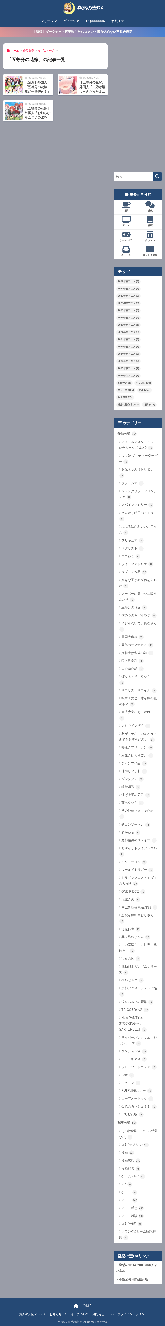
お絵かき (124, 382)
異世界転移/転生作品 (138, 907)
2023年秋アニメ (128, 324)
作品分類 (127, 433)
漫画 (150, 225)
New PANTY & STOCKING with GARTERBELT (132, 1023)
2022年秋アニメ (128, 295)
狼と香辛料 (131, 660)
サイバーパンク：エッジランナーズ (138, 1040)
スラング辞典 (150, 254)
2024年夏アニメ (128, 339)
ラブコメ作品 (133, 572)
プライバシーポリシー (132, 1314)
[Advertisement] (138, 103)
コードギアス (133, 1059)
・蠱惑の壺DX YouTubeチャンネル (136, 1267)
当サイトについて (77, 1314)
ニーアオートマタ (136, 1098)
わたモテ (117, 21)
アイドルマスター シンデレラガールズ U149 (138, 444)
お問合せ (98, 1314)
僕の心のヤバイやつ (138, 615)
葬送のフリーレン (136, 747)
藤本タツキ (132, 802)
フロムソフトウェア (138, 1067)
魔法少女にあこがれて (137, 715)
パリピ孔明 (131, 1114)
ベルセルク (131, 980)
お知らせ (56, 1314)
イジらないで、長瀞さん (139, 626)
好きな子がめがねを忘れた (138, 582)
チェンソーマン (135, 824)
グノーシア (71, 21)
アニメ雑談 (132, 1216)
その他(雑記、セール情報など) (138, 1134)
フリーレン (49, 21)
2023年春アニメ (128, 317)
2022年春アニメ (128, 288)
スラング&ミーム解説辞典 (137, 1234)
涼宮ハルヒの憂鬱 (136, 1002)
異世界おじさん (135, 937)
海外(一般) (131, 1223)
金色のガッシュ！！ (138, 1106)
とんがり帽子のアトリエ (139, 515)
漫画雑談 (130, 1168)
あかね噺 (130, 832)
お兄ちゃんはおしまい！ (139, 472)
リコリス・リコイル (138, 690)
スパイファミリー (136, 505)
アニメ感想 (132, 1208)
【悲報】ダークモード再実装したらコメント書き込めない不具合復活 (82, 31)
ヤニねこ (130, 556)
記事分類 (127, 1122)
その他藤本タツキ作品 (137, 813)
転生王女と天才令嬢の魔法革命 (138, 701)
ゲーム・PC (126, 240)
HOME (85, 1305)
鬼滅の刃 (130, 899)
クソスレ (150, 240)
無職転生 (130, 929)
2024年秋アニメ (128, 353)
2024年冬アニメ (128, 332)
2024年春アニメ (128, 346)
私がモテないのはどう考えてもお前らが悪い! (138, 736)
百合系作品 (132, 668)
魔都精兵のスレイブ (138, 840)
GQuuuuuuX (95, 21)
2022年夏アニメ (128, 281)
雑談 (126, 210)
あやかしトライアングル (139, 851)
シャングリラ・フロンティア (138, 494)
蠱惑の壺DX (90, 8)
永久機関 (125, 397)
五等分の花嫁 (133, 607)
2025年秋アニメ (128, 368)
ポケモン (130, 1082)
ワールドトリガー (136, 869)
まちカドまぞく (134, 725)
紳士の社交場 (128, 404)
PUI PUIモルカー (136, 1090)
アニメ (126, 225)
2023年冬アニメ (128, 303)
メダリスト (131, 548)
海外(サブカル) (135, 1144)
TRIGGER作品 (134, 1009)
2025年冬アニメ (128, 361)
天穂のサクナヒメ (136, 645)
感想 (150, 210)
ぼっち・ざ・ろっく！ (137, 679)
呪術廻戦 (130, 787)
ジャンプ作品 (134, 763)
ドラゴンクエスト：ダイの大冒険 (138, 880)
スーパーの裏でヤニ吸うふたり (138, 596)
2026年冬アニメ (128, 375)
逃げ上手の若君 (135, 795)
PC (126, 1184)
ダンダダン (131, 779)
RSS (110, 1314)
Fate (126, 1075)
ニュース (126, 254)
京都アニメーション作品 (139, 991)
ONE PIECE (132, 891)
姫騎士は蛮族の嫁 (136, 653)
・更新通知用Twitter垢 (132, 1279)
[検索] (157, 176)
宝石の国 (130, 958)
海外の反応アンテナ (32, 1314)
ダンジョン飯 (133, 1051)
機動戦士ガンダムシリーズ (138, 969)
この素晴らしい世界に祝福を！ (138, 947)
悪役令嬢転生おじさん (137, 918)
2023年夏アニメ (128, 310)
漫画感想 (130, 1160)
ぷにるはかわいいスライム (138, 529)
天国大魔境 (131, 637)
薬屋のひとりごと (136, 755)
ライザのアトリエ (136, 564)
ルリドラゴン (133, 862)
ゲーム (128, 1192)
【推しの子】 (133, 771)
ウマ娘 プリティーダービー (138, 458)
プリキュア (131, 540)
